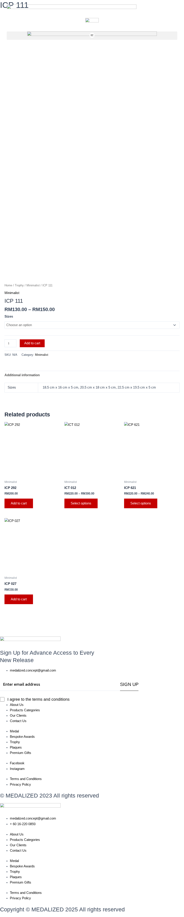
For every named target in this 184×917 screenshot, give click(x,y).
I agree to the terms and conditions (38, 699)
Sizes (8, 316)
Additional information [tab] (22, 375)
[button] (92, 35)
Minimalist (33, 285)
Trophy (19, 285)
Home (8, 285)
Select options (81, 503)
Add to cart (32, 343)
